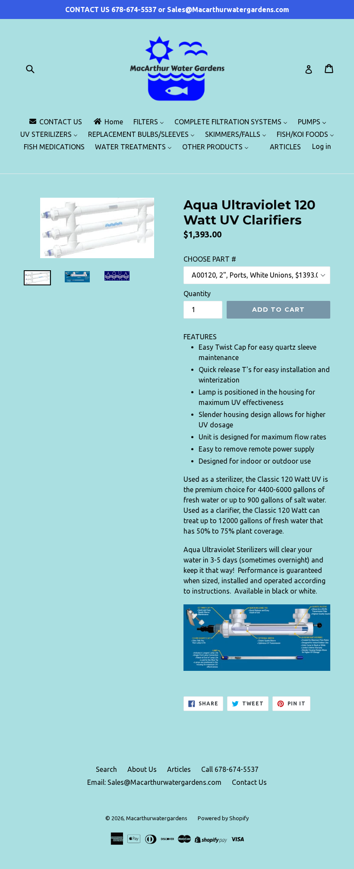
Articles (179, 769)
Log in (321, 146)
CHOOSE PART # (209, 259)
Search (106, 769)
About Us (142, 769)
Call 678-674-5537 (230, 769)
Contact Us (249, 782)
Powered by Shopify (223, 818)
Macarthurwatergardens (156, 818)
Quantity (197, 293)
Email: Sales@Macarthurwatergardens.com (154, 782)
